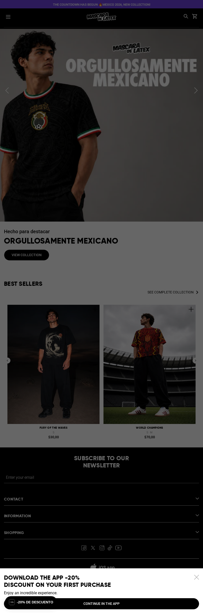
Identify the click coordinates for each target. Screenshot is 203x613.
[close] (196, 577)
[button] (31, 602)
